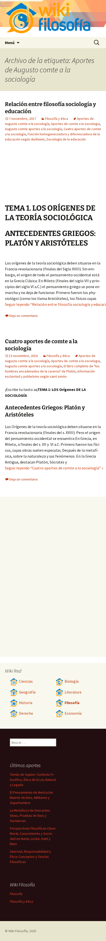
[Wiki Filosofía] (53, 18)
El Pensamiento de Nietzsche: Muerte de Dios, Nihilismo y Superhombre (31, 797)
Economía (73, 713)
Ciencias (26, 681)
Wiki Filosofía (18, 931)
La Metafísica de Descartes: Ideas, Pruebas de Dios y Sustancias (30, 815)
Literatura (73, 692)
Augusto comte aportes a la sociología (33, 129)
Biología (72, 681)
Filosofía (72, 702)
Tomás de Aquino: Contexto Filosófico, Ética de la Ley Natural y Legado (33, 779)
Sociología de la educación (66, 139)
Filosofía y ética (56, 118)
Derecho (26, 713)
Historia (25, 702)
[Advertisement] (32, 176)
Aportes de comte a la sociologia (75, 124)
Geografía (27, 692)
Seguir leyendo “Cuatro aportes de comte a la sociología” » (54, 467)
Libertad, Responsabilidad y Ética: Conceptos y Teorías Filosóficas (30, 856)
